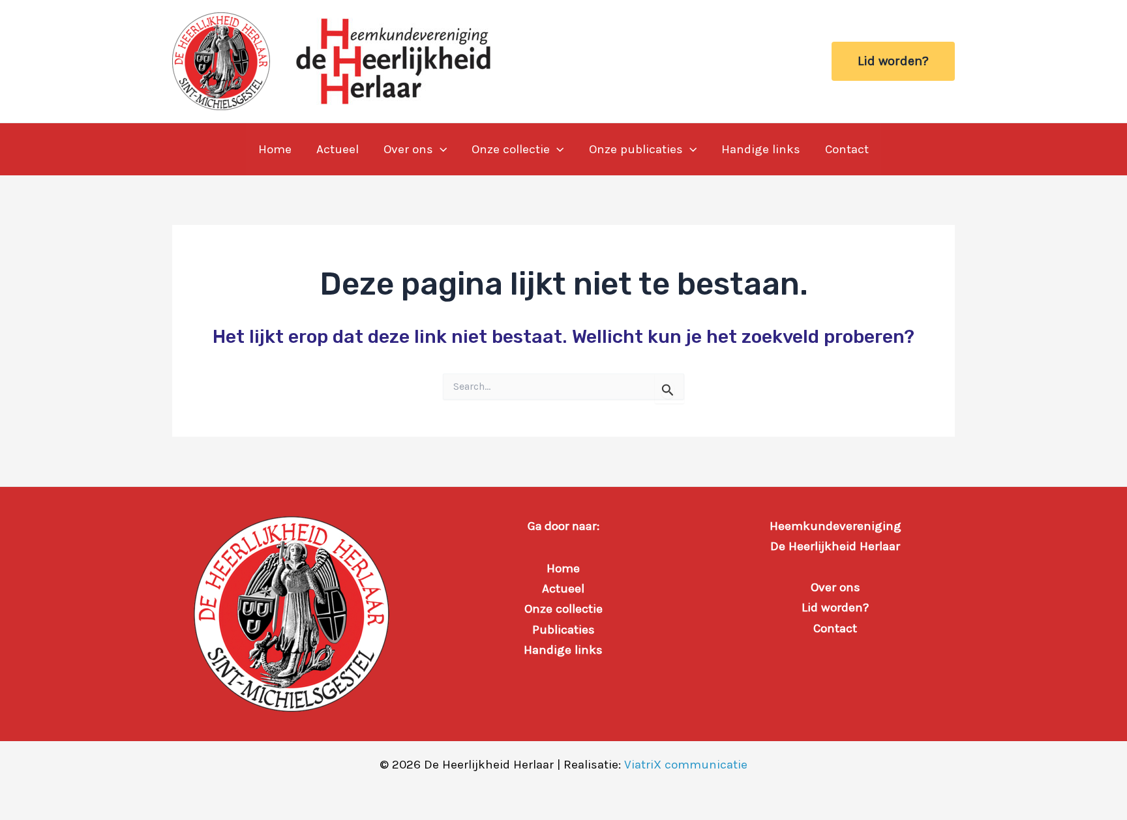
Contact (847, 149)
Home (275, 149)
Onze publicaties (636, 149)
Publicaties (563, 629)
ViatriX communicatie (685, 764)
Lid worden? (835, 607)
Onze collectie (511, 149)
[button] (893, 61)
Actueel (337, 149)
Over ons (408, 149)
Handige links (760, 149)
